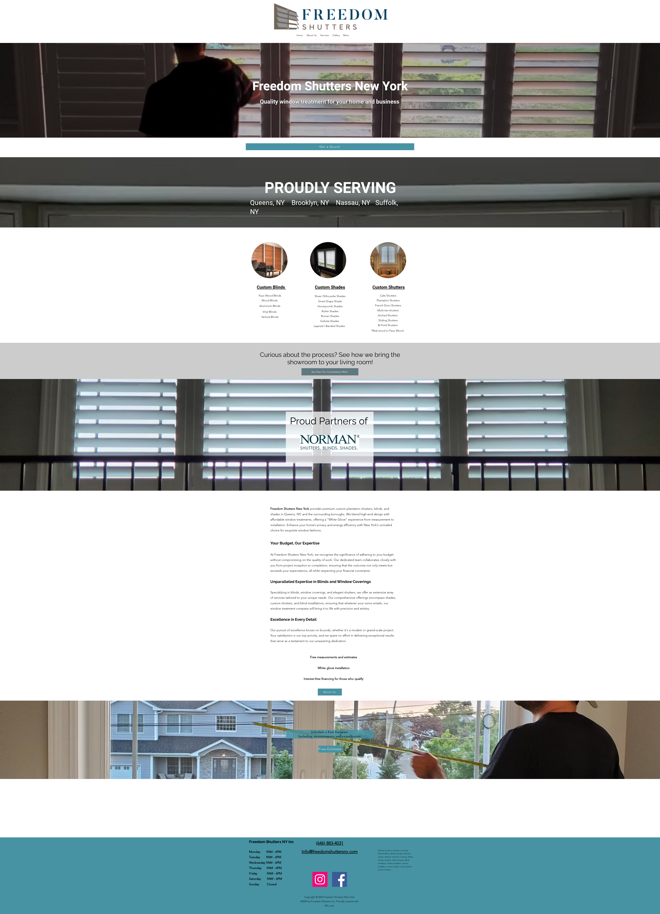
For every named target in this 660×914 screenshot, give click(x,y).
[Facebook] (339, 879)
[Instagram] (319, 879)
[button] (324, 35)
